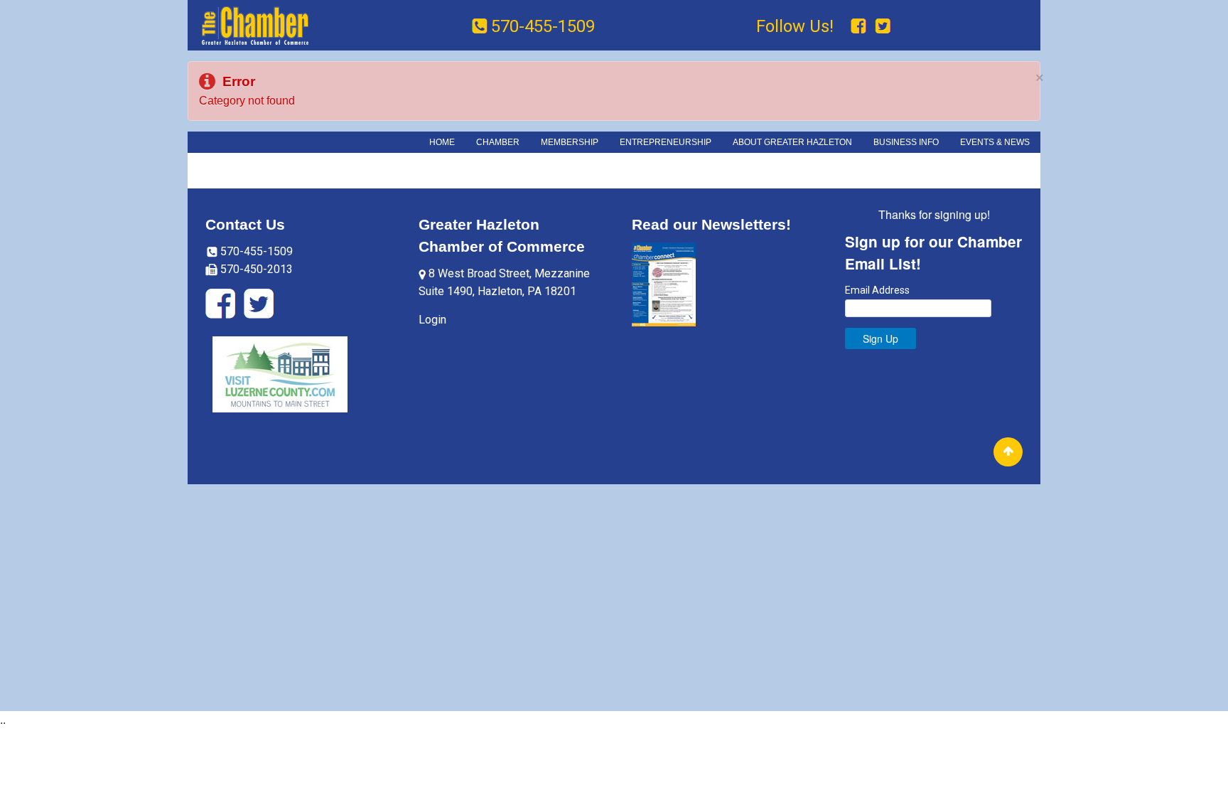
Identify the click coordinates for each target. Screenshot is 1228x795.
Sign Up (880, 338)
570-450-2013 (255, 269)
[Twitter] (882, 26)
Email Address (877, 291)
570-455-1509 (543, 26)
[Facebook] (861, 26)
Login (432, 319)
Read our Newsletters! (711, 224)
